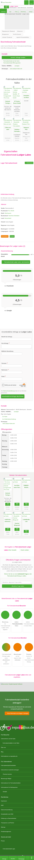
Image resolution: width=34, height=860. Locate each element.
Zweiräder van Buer (26, 96)
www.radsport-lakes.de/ (16, 68)
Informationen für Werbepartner (9, 787)
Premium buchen (7, 774)
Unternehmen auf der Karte (8, 738)
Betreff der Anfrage (6, 336)
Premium (30, 80)
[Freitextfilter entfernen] (26, 2)
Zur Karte (4, 416)
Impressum (4, 801)
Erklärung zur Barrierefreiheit (8, 818)
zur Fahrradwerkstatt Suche (1, 6)
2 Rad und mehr (8, 128)
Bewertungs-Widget (6, 778)
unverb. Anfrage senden (17, 57)
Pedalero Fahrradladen (17, 131)
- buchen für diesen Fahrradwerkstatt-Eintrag (29, 658)
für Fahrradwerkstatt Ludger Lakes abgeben (5, 625)
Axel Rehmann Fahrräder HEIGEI (17, 487)
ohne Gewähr (12, 550)
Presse (3, 840)
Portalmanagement (6, 831)
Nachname (4, 370)
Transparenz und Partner (7, 822)
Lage (10, 11)
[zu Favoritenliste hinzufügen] (2, 15)
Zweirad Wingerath (17, 524)
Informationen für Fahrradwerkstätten (11, 783)
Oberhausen (8, 213)
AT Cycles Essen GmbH (17, 102)
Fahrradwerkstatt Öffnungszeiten (12, 63)
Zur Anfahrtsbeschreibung (9, 419)
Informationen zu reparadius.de (9, 756)
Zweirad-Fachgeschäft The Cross (8, 103)
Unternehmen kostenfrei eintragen (10, 769)
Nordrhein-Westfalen (14, 215)
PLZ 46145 (11, 210)
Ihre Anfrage (5, 343)
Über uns (3, 747)
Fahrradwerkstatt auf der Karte (11, 61)
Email (3, 376)
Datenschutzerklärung (9, 391)
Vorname (4, 363)
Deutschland (8, 218)
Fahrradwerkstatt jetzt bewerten (16, 262)
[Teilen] (28, 858)
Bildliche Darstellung (7, 351)
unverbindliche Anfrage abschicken (12, 396)
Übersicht (3, 11)
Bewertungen (24, 11)
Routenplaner (29, 162)
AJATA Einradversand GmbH (8, 521)
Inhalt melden (25, 550)
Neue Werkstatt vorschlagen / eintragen (17, 713)
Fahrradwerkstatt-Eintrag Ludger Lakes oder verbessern (6, 659)
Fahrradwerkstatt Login (8, 848)
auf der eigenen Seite (17, 657)
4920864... (9, 65)
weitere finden (17, 623)
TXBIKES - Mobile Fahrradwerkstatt (26, 487)
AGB (2, 805)
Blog (2, 751)
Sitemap (3, 827)
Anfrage (30, 11)
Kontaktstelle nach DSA (7, 814)
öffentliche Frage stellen (17, 586)
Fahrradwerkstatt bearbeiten (8, 765)
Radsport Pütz (26, 128)
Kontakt (12, 236)
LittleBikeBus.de (26, 520)
